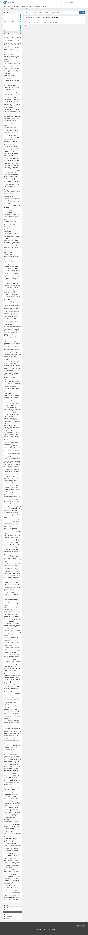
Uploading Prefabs (12, 851)
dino (15, 326)
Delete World (8, 322)
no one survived (9, 609)
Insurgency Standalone (10, 489)
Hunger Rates (16, 469)
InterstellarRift (16, 491)
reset (16, 668)
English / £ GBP (81, 925)
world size (13, 895)
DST (10, 337)
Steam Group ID (18, 779)
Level (5, 514)
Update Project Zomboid (16, 845)
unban (15, 835)
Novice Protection (16, 611)
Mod (17, 560)
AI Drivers (16, 78)
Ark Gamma (10, 95)
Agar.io (8, 79)
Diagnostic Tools (13, 322)
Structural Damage (11, 787)
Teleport (13, 807)
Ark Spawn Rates (10, 97)
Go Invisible (6, 411)
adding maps (12, 61)
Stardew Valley (14, 770)
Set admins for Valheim (11, 727)
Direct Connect (14, 327)
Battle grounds (15, 151)
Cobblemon (12, 216)
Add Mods (11, 54)
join (17, 498)
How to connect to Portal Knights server (10, 447)
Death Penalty (15, 315)
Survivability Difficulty (7, 796)
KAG (16, 501)
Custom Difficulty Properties (13, 271)
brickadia (9, 172)
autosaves (6, 134)
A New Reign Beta (10, 49)
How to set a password (15, 462)
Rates (12, 659)
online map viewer (16, 612)
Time (5, 822)
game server (7, 393)
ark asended (12, 91)
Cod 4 (16, 216)
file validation (9, 373)
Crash (14, 258)
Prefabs (13, 645)
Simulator (7, 737)
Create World (11, 259)
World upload (6, 897)
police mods (9, 644)
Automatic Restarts (11, 132)
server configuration (12, 704)
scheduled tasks (13, 695)
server (11, 701)
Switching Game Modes (8, 802)
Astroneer (16, 123)
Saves (5, 692)
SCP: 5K (14, 697)
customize (12, 282)
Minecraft (5, 556)
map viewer (14, 540)
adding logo (6, 61)
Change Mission (10, 188)
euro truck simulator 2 (8, 361)
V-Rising (10, 862)
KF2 (20, 505)
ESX (13, 359)
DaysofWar (6, 292)
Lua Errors (15, 528)
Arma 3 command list (16, 107)
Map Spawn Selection (7, 540)
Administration (12, 75)
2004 (5, 37)
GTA (7, 414)
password (7, 625)
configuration (15, 228)
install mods (7, 480)
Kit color (5, 510)
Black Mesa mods (7, 169)
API (7, 89)
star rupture (11, 763)
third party (6, 821)
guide (7, 420)
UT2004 (6, 858)
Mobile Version (13, 560)
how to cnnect (12, 441)
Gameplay (12, 397)
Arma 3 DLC (14, 109)
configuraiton (8, 228)
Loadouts (9, 519)
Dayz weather (13, 313)
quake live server (14, 652)
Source (12, 749)
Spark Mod (19, 752)
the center (17, 812)
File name (12, 371)
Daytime (9, 292)
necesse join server (9, 599)
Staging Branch (17, 761)
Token (14, 824)
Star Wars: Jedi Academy (9, 768)
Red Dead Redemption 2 (12, 663)
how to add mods (13, 436)
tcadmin (15, 803)
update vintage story (7, 846)
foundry (11, 381)
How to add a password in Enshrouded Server (12, 434)
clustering (12, 214)
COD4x (19, 216)
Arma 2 (13, 106)
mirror (16, 558)
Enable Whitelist (15, 346)
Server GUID (11, 707)
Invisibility (5, 492)
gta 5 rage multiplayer (14, 414)
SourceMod (15, 751)
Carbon (13, 180)
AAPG (14, 49)
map (19, 533)
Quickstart (6, 656)
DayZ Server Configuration (11, 298)
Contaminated (6, 245)
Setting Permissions (14, 730)
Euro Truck (18, 359)
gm (5, 409)
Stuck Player (9, 789)
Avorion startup (13, 136)
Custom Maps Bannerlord (8, 275)
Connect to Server (9, 236)
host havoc (9, 430)
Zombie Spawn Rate (12, 900)
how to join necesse (16, 456)
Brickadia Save (14, 172)
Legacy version (13, 512)
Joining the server (11, 501)
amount (17, 83)
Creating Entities (16, 259)
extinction (9, 366)
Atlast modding (6, 127)
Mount (15, 573)
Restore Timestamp (12, 672)
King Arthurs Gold (15, 508)
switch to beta (14, 800)
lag (14, 510)
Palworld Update (15, 623)
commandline (13, 221)
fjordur (6, 378)
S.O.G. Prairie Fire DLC (8, 684)
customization (6, 281)
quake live (7, 652)
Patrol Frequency (7, 627)
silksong (17, 735)
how (8, 432)
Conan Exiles (7, 226)
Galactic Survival (12, 384)
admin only (6, 70)
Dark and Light (11, 283)
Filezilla (18, 373)
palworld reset (6, 621)
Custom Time (13, 278)
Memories (11, 551)
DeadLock (17, 313)
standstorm (6, 763)
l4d (10, 510)
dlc (18, 332)
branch (5, 172)
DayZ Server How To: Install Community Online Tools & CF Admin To (12, 310)
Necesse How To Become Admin (11, 597)
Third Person (10, 821)
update (5, 845)
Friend (5, 383)
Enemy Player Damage (10, 349)
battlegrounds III (8, 155)
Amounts (5, 85)
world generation (17, 892)
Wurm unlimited (7, 899)
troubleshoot (11, 831)
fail (12, 368)
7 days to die (12, 37)
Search (82, 12)
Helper (18, 425)
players (12, 639)
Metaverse (16, 553)
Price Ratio (12, 647)
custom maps (15, 273)
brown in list (9, 174)
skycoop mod (14, 739)
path (13, 625)
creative (12, 261)
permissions (10, 629)
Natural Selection (9, 591)
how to (10, 432)
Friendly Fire (10, 383)
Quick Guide (13, 654)
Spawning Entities (11, 757)
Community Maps (7, 224)
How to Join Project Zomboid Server (10, 458)
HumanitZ (7, 469)
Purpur (5, 650)
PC (11, 627)
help (15, 425)
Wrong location (15, 897)
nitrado (12, 607)
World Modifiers (15, 894)
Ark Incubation (15, 95)
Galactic (7, 384)
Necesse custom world (12, 596)
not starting (11, 611)
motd (16, 572)
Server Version (11, 722)
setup (10, 731)
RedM (18, 663)
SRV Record (10, 761)
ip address (9, 492)
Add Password (15, 54)
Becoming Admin (14, 160)
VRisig (14, 873)
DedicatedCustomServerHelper (9, 319)
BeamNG (13, 156)
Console (6, 244)
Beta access (16, 165)
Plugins (10, 642)
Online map (10, 612)
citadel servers (8, 205)
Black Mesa (17, 167)
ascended (12, 122)
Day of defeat (11, 287)
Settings (6, 731)
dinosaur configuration (8, 327)
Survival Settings (9, 798)
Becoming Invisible (14, 161)
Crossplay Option (13, 266)
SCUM (16, 699)
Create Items (6, 259)
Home (5, 6)
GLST (18, 407)
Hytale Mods (6, 473)
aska (16, 122)
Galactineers (17, 384)
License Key (12, 514)
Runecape (18, 679)
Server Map (7, 709)
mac (11, 530)
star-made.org (16, 768)
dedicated (6, 316)
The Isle (14, 816)
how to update (11, 466)
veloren (6, 869)
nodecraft (14, 609)
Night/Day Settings (7, 607)
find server (6, 374)
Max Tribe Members (7, 546)
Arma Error (14, 114)
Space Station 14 (12, 753)
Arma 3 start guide (9, 114)
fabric (17, 366)
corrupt (13, 249)
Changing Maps (8, 196)
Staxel (17, 777)
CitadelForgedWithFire (10, 209)
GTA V (14, 416)
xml (18, 899)
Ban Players (7, 139)
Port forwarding (15, 644)
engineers (7, 353)
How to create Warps (15, 451)
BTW (12, 174)
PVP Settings (13, 650)
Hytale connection (16, 471)
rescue (11, 668)
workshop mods (10, 889)
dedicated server (13, 316)
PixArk (10, 632)
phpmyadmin (16, 630)
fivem (9, 376)
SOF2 (16, 742)
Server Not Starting (12, 715)
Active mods (10, 52)
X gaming (12, 899)
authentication (16, 127)
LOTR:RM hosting (9, 528)
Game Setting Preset (14, 393)
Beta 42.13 (12, 165)
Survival (14, 796)
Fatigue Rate (14, 370)
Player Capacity (18, 632)
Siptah (9, 738)
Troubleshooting (8, 833)
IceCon (17, 473)
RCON (14, 660)
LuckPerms (7, 530)
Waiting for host (8, 874)
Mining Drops (13, 558)
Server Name (17, 711)
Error (12, 356)
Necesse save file (7, 602)
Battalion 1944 (8, 148)
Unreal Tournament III (11, 843)
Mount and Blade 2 (7, 580)
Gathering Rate (10, 400)
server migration (8, 711)
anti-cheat (14, 87)
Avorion (10, 134)
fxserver (17, 383)
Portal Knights (8, 645)
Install (12, 478)
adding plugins (16, 63)
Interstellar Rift (9, 491)
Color (14, 220)
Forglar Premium (15, 379)
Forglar (11, 379)
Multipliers (13, 587)
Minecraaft (16, 554)
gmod (12, 409)
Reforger (11, 664)
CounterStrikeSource (10, 256)
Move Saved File (13, 586)
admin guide (13, 68)
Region (14, 664)
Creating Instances (7, 261)
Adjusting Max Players (11, 64)
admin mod (17, 68)
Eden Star (10, 341)
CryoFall (6, 268)
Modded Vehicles (10, 563)
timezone (14, 822)
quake (18, 651)
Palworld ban (18, 618)
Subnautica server (15, 791)
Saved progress (15, 690)
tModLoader (7, 824)
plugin (15, 640)
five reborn (14, 374)
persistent (6, 630)
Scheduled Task (7, 695)
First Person (10, 374)
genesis (14, 403)
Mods (5, 571)
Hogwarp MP (12, 427)
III (7, 474)
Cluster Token (15, 212)
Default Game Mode (10, 321)
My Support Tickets (9, 907)
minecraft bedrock (13, 556)
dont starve (11, 336)
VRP (20, 873)
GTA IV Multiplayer (10, 416)
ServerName (17, 725)
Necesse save (18, 600)
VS (4, 874)
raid (18, 658)
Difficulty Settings (9, 326)
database (6, 285)
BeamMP (10, 156)
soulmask (7, 749)
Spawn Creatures (7, 754)
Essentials (10, 359)
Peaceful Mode (16, 627)
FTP (15, 383)
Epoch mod (9, 356)
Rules (14, 679)
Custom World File (13, 280)
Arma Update (6, 118)
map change (7, 535)
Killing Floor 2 (17, 507)
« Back (26, 25)
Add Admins (15, 53)
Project (10, 649)
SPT (15, 759)
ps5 (19, 649)
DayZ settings (11, 311)
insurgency (15, 485)
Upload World (11, 850)
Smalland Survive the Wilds (10, 742)
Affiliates (38, 6)
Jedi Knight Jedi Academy (12, 497)
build (14, 174)
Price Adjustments (7, 647)
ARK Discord (14, 94)
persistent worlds (11, 630)
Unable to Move (10, 835)
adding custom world (16, 59)
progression (6, 649)
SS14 (13, 761)
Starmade (7, 772)
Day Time (14, 289)
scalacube (9, 692)
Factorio (9, 368)
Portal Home (5, 8)
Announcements (15, 6)
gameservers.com (17, 397)
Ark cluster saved (11, 92)
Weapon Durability (16, 880)
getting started (16, 405)
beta (9, 165)
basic (10, 146)
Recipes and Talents (13, 661)
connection (7, 242)
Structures (16, 787)
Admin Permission (9, 72)
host (5, 431)
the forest (5, 814)
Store (9, 6)
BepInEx (11, 163)
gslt (4, 414)
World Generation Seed (8, 894)
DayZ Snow (15, 311)
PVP (10, 651)
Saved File (10, 690)
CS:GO (15, 268)
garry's (5, 399)
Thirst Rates (18, 821)
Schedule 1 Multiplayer (11, 693)
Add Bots (6, 54)
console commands (14, 244)
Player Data (7, 634)
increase (9, 478)
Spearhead (11, 759)
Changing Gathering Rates (15, 195)
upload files (11, 848)
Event (13, 361)
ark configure (16, 92)
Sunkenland (7, 794)
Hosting (13, 431)
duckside (18, 337)
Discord (12, 332)
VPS (12, 873)
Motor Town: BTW (9, 573)
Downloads (7, 914)
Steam (5, 779)
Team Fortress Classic (13, 805)
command (9, 221)
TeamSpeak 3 (8, 807)
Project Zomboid (14, 649)
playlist (15, 639)
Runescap (5, 681)
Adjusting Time (18, 64)
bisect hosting (11, 167)
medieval (10, 549)
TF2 (12, 812)
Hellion (13, 425)
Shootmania (17, 733)
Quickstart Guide (14, 656)
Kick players (10, 507)
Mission (9, 560)
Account (81, 6)
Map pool (16, 537)
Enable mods (15, 345)
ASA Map (12, 120)
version (11, 869)
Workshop (6, 889)
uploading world (12, 855)
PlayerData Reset (7, 639)
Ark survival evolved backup (14, 102)
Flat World (10, 377)
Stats (14, 777)
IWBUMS (16, 496)
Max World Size (11, 547)
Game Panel (11, 390)
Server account (15, 701)
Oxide (14, 616)
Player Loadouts (11, 635)
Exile (8, 363)
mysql (7, 589)
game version (10, 395)
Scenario (13, 692)
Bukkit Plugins (13, 176)
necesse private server (11, 600)
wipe (11, 887)
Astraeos (5, 123)
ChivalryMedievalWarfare (13, 203)
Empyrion (7, 343)
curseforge (10, 270)
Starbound (7, 770)
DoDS (7, 334)
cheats (11, 200)
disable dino (13, 329)
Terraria (13, 809)
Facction (5, 368)
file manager (9, 371)
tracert (7, 828)
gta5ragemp (7, 418)
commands (7, 223)
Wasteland (6, 876)
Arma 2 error (17, 105)
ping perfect (6, 632)
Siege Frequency (9, 735)
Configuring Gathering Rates (13, 233)
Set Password (18, 727)
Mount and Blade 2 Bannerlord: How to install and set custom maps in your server (45, 21)
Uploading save (8, 853)
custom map (7, 273)
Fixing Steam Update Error (16, 376)
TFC (13, 812)
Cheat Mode (13, 198)
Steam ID (5, 780)
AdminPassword (7, 77)
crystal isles (11, 268)
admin (12, 66)
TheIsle (19, 819)
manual (5, 531)
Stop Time (12, 786)
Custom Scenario (16, 276)
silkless (13, 735)
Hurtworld (7, 471)
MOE (7, 572)
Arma (9, 106)
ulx (7, 835)
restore (6, 672)
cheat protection (17, 198)
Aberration (12, 51)
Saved (16, 688)
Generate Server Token (8, 402)
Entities (15, 354)
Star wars (17, 763)
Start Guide (15, 772)
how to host (17, 453)
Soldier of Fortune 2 (11, 743)
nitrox (14, 607)
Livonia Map (16, 517)
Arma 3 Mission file (12, 111)
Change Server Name (10, 190)
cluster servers (8, 212)
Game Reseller (17, 391)
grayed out (10, 412)
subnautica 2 (7, 791)
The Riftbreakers (15, 819)
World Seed (7, 895)
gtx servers (16, 418)
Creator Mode (10, 263)
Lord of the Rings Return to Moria (12, 524)
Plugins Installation (15, 642)
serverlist (12, 725)
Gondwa (9, 411)
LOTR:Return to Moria (12, 526)
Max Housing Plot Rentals (11, 542)
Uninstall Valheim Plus (13, 836)
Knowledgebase (24, 6)
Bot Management (14, 170)
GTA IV (5, 416)
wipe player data (15, 887)
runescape (9, 681)
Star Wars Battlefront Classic (12, 764)
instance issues (15, 483)
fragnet (14, 381)
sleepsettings (18, 740)
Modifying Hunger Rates (14, 568)
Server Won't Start (17, 722)
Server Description (12, 706)
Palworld (14, 618)
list (10, 517)
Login (16, 521)
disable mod (9, 330)
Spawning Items (7, 759)
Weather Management (11, 882)
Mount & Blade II (7, 577)
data (19, 283)
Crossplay (10, 265)
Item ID (8, 494)
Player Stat (9, 637)
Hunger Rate (12, 469)
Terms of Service (13, 926)
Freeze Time (18, 381)
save (18, 686)
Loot (16, 523)
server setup (7, 720)
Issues (15, 492)
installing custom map (14, 482)
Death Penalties (8, 315)
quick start (19, 654)
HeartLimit (6, 425)
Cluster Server (15, 210)
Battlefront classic (16, 153)
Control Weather (16, 245)
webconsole (14, 883)
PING (19, 630)
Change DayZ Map (9, 184)
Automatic (6, 132)
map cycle (14, 535)
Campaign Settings (7, 179)
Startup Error (9, 775)
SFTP (9, 733)
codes (5, 218)
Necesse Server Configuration (15, 602)
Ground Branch (16, 412)
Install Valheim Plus (14, 480)
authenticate (12, 127)
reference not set (7, 664)
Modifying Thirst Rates (8, 570)
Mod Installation (10, 561)
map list (13, 537)
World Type (18, 895)
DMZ (5, 334)
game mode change (13, 388)
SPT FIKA (18, 759)
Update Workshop (14, 846)
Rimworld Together (9, 675)
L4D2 (12, 510)
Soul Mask (14, 747)
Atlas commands (10, 125)
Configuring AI (13, 231)
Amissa (15, 83)
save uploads (11, 688)
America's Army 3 (14, 80)
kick (5, 507)
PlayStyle (12, 640)
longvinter (11, 523)
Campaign (9, 178)
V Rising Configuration (13, 860)
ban (18, 137)
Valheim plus (7, 865)
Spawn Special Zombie (11, 756)
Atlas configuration (16, 125)
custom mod (15, 275)
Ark (13, 89)
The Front (10, 814)
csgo (5, 270)
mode (19, 563)
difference (18, 322)
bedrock (6, 163)
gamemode (15, 395)
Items (14, 496)
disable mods (14, 330)
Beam (8, 156)
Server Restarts (10, 718)
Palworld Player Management (12, 620)
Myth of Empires (13, 589)
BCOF (17, 155)
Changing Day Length (7, 193)
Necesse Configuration (10, 594)
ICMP (19, 473)
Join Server (11, 499)
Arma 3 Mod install (7, 113)
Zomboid (17, 900)
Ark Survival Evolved (9, 101)
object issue (6, 612)
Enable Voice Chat (10, 346)
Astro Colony (11, 124)
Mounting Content (17, 584)
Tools (11, 826)
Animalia (9, 85)
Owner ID (10, 616)
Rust (12, 683)
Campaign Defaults (15, 178)
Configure (7, 230)
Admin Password (13, 70)
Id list (5, 475)
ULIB (5, 835)
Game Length (12, 386)
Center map (15, 182)
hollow (5, 429)
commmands (14, 223)
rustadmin (16, 683)
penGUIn (5, 628)
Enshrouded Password (9, 354)
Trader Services (9, 829)
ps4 (17, 649)
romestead (11, 679)
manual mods (15, 533)
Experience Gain (7, 365)
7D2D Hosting (17, 47)
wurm (19, 897)
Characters (18, 196)
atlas (5, 125)
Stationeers (10, 777)
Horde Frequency (17, 429)
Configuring (7, 231)
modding (15, 563)
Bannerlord (14, 139)
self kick (8, 701)
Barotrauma (10, 145)
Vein (17, 867)
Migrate (6, 555)
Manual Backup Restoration (11, 531)
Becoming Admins (7, 161)
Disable (9, 329)
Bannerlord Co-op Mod (10, 141)
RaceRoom (9, 658)
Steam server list (12, 780)
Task (12, 803)
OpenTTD (9, 614)
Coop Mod (9, 247)
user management (11, 856)
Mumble (17, 587)
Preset (19, 645)
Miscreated (6, 560)
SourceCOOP (7, 751)
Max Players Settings (14, 544)
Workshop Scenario (16, 889)
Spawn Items (13, 754)
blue (19, 169)
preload (16, 645)
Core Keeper (15, 247)
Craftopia (10, 258)
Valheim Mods (14, 864)
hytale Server (12, 473)
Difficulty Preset (11, 324)
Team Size (19, 805)
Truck (15, 833)
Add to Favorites (11, 56)
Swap (13, 798)
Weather (5, 882)
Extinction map (13, 366)
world (5, 890)
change (18, 182)
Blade (17, 169)
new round (15, 604)
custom (15, 270)
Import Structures (14, 474)
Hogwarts (17, 427)
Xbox (16, 899)
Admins (12, 77)
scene (17, 692)
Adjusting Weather (7, 66)
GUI (19, 418)
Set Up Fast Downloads (13, 728)
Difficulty (5, 324)
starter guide (13, 774)
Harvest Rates (10, 423)
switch (6, 800)
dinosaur (18, 326)
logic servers (13, 521)
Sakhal (5, 686)
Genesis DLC (8, 405)
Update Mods (10, 845)
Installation (6, 482)
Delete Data (16, 321)
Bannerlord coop (9, 143)
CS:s (17, 268)
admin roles (13, 73)
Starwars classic (16, 775)
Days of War (16, 291)
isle (12, 493)
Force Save (17, 377)
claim (17, 209)
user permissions (17, 856)
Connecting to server (13, 240)
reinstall (9, 666)
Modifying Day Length (13, 566)
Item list (12, 494)
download (19, 336)
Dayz (12, 292)
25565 (7, 37)
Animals (10, 87)
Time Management (9, 822)
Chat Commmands (7, 198)
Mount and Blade (14, 579)
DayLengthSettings (9, 290)
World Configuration (11, 890)
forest (6, 379)
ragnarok (14, 658)
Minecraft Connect (7, 558)
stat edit (5, 777)
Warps (17, 874)
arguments (10, 89)
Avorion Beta (14, 134)
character (14, 196)
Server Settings (16, 718)
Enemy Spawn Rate (16, 351)
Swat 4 (16, 798)
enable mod (11, 345)
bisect (8, 167)
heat (9, 425)
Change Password (17, 188)
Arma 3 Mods (14, 113)
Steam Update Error (12, 782)
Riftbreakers (13, 673)
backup (15, 137)
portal (19, 644)
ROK (14, 677)
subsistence (7, 793)
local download (13, 519)
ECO (14, 339)
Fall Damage (15, 368)
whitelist (8, 885)
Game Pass (13, 391)
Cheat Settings (6, 200)
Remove (8, 668)
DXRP (5, 339)
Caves (12, 182)
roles (17, 677)
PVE (8, 651)
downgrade (15, 336)
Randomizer (9, 659)
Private (18, 647)
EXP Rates (11, 363)
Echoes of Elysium (9, 339)
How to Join (10, 456)
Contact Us (43, 6)
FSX (14, 383)
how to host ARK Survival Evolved (9, 455)
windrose (6, 887)
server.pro (15, 724)
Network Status (31, 6)
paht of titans (9, 618)
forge (9, 379)
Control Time (11, 245)
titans (17, 823)
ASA (10, 118)
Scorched (17, 695)
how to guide (11, 453)
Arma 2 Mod (6, 107)
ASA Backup (13, 118)
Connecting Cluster (11, 238)
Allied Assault (8, 80)
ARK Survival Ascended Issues (15, 99)
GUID (5, 420)
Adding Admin (10, 58)
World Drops (11, 892)
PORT (12, 644)
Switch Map (10, 800)
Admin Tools (18, 73)
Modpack (14, 570)
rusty (19, 683)
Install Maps (17, 478)
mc (15, 547)
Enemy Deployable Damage (13, 348)
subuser (13, 793)
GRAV (12, 411)
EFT (16, 341)
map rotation (7, 539)
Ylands (7, 900)
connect (6, 235)
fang (18, 368)
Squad (6, 761)
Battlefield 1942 (8, 153)
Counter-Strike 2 (13, 252)
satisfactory (13, 686)
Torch (15, 826)
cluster (11, 211)
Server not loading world (8, 713)
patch (11, 625)
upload (6, 848)
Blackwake (13, 169)
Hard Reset (13, 421)
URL (7, 856)
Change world (18, 191)
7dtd (5, 49)
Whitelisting (14, 885)
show (5, 735)
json (14, 501)
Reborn (9, 661)
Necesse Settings (7, 604)
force (13, 378)
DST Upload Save (14, 337)
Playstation (7, 640)
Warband (13, 874)
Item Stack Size (10, 496)
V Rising (14, 858)
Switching (18, 800)
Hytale (11, 471)
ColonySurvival (8, 220)
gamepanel (7, 397)
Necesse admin (18, 592)
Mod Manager (15, 561)
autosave (16, 132)
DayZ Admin (16, 292)
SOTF (9, 747)
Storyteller (6, 787)
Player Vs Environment (14, 637)
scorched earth (8, 697)
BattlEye (15, 155)
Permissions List (17, 628)
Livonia (12, 517)
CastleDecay (10, 181)
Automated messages (13, 130)
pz (16, 650)
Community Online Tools (14, 224)
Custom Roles (11, 276)
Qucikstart (7, 654)
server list (15, 707)
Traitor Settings (14, 829)
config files (13, 226)
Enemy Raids (17, 349)
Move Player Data (7, 586)
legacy (9, 512)
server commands (11, 702)
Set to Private (6, 728)
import (9, 474)
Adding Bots (11, 59)
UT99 (10, 858)
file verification (14, 373)
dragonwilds (6, 337)
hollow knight (10, 429)
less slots (17, 512)
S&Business (18, 684)
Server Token (13, 720)
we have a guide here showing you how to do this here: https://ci (12, 878)
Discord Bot (15, 332)
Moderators (7, 565)
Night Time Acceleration (16, 605)
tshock (19, 833)
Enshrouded (13, 353)
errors (10, 358)
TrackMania (12, 828)
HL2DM (6, 427)
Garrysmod (10, 399)
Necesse (12, 592)
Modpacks (19, 570)
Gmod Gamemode (18, 409)
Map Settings (17, 539)
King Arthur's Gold (7, 508)
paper (19, 623)
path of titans (17, 625)
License (8, 514)
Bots (18, 170)
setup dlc (14, 731)
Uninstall (8, 836)
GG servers (6, 407)
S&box (14, 684)
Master (5, 542)
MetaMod (11, 553)
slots (5, 742)
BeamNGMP (10, 158)
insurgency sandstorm (10, 487)
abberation (7, 51)
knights (8, 510)
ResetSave (9, 670)
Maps (17, 541)
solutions (11, 745)
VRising (17, 873)
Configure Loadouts (13, 230)
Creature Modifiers (16, 263)
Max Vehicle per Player (15, 546)
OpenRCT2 (6, 614)
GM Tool (8, 409)
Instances (5, 485)
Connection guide (15, 242)
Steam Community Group (11, 779)
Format (6, 381)
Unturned (19, 843)
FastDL (10, 370)
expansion (16, 363)
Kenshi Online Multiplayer (11, 505)
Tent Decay (9, 809)
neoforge (11, 604)
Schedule (5, 693)
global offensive (12, 407)
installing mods (8, 484)
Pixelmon (13, 632)
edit (14, 341)
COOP (6, 247)
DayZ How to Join (12, 294)
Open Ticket (7, 918)
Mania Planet (16, 530)
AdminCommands (7, 75)
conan (20, 224)
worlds (11, 897)
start (10, 772)
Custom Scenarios (7, 278)
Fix (11, 376)
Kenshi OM (14, 503)
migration (11, 555)
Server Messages (15, 709)
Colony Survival (10, 218)
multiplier (10, 587)
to (11, 824)
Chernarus (15, 200)
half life (10, 420)
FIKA (17, 370)
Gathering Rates (15, 400)
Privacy (15, 647)
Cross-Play (6, 265)
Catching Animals (15, 181)
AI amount (13, 78)
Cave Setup (8, 182)
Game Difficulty (6, 386)
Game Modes (6, 390)
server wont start (9, 724)
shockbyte (12, 733)
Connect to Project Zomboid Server (15, 235)
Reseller (13, 668)
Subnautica (14, 789)
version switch (15, 869)
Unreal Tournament (9, 838)
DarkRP (17, 283)
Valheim (8, 864)
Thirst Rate (14, 821)
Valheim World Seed (12, 867)
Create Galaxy (17, 258)
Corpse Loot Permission (8, 249)
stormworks (16, 786)
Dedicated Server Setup (10, 318)
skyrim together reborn (11, 740)
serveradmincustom (7, 725)
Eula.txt (15, 359)
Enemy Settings (8, 351)
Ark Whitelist (13, 104)
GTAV (12, 418)
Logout (7, 523)
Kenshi (9, 503)
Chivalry (7, 201)
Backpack (5, 137)
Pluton (5, 644)
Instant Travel (10, 485)
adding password (10, 63)
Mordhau (11, 572)
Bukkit (10, 176)
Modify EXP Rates (14, 565)
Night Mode (10, 605)
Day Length (13, 285)
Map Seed (13, 539)
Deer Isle (16, 319)
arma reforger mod (14, 116)
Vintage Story (11, 871)
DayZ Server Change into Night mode (14, 296)
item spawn (16, 494)
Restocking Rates (14, 670)
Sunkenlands (14, 794)
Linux (8, 517)
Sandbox (8, 686)
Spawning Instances (17, 757)
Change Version (12, 191)
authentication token (10, 129)
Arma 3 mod (17, 111)
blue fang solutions (7, 170)
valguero (13, 862)
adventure (16, 77)
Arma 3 (11, 107)
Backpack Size (10, 137)
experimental (13, 365)
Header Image (15, 423)
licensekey (16, 514)
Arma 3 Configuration (7, 109)
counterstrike (8, 254)
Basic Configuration (14, 146)
